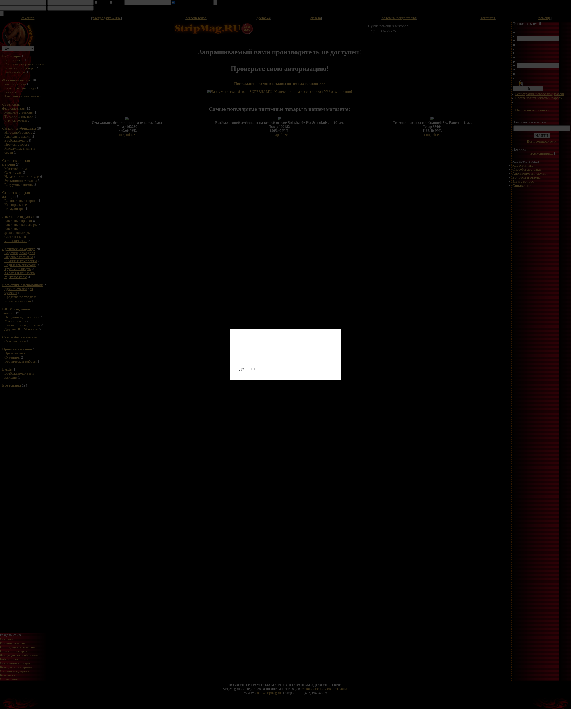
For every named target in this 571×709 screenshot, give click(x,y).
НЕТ (254, 369)
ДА (241, 369)
